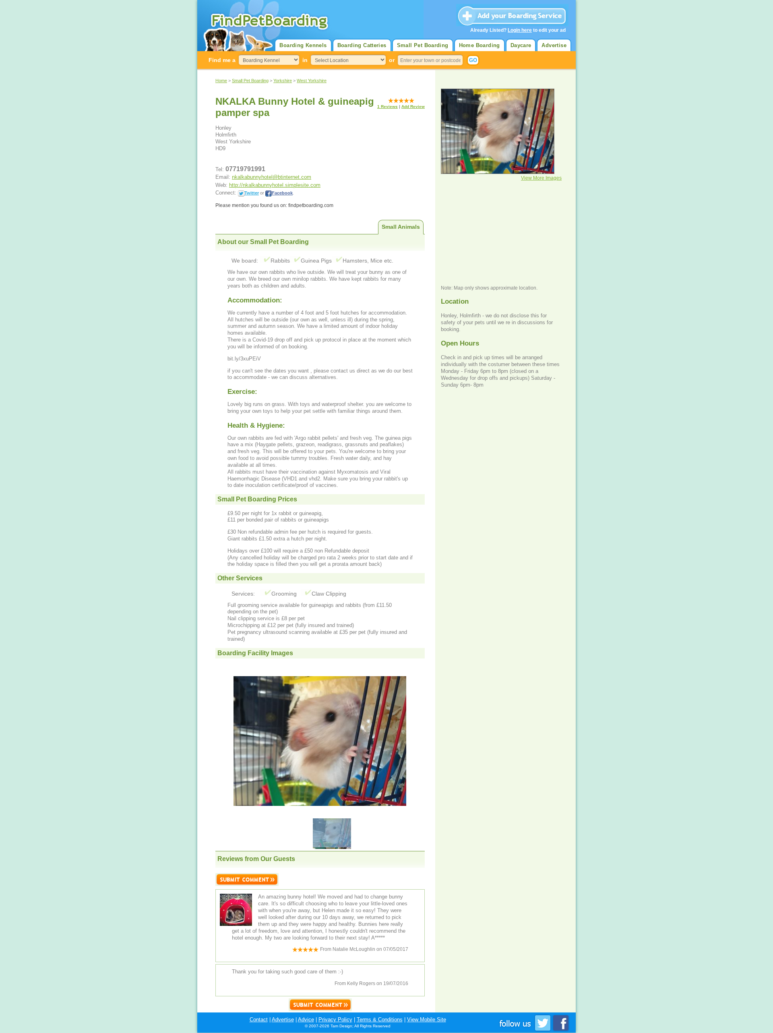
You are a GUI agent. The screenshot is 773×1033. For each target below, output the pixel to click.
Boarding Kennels (303, 45)
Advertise (554, 45)
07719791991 (245, 169)
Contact (259, 1019)
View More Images (541, 178)
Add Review (413, 106)
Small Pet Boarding (423, 45)
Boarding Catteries (361, 45)
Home (221, 80)
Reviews (387, 106)
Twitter (251, 192)
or (392, 60)
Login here (520, 30)
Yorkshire (282, 80)
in (305, 60)
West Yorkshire (312, 80)
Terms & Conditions (380, 1019)
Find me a (222, 60)
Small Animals (401, 227)
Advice (306, 1019)
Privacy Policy (335, 1019)
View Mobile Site (426, 1019)
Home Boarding (479, 45)
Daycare (521, 45)
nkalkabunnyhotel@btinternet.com (271, 177)
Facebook (282, 192)
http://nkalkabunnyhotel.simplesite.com (274, 185)
